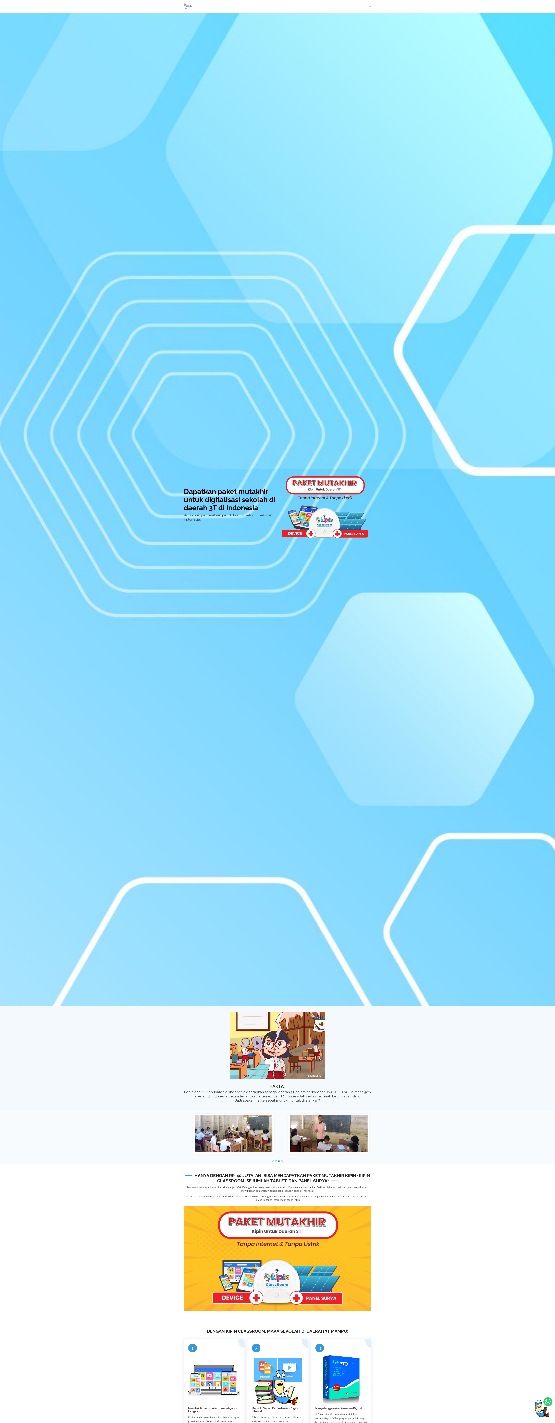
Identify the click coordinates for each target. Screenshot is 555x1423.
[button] (273, 1161)
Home (368, 6)
